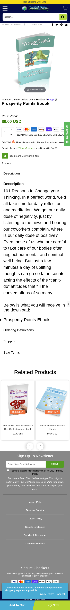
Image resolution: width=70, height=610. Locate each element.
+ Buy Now (51, 605)
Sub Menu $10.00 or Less (26, 24)
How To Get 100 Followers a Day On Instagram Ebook (18, 427)
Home (5, 24)
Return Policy (35, 518)
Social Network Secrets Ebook (52, 427)
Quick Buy (17, 412)
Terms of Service (35, 510)
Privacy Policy (35, 502)
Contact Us (66, 133)
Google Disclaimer (35, 527)
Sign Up (54, 464)
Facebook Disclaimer (35, 535)
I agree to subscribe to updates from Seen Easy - (36, 472)
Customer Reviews (35, 543)
